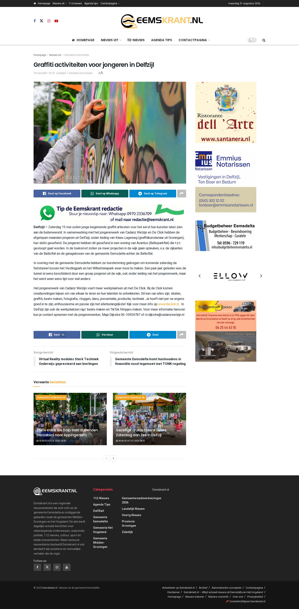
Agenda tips (91, 3)
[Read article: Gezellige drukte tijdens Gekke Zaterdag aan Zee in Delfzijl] (149, 419)
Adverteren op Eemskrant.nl (178, 588)
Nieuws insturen (194, 597)
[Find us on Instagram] (48, 21)
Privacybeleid (255, 597)
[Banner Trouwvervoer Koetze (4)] (225, 331)
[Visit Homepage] (162, 21)
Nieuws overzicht (218, 597)
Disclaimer (173, 592)
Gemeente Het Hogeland (103, 530)
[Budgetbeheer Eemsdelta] (225, 235)
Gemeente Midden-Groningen (100, 542)
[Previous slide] (199, 276)
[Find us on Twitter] (41, 21)
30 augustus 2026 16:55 (52, 441)
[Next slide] (261, 276)
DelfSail (98, 511)
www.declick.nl (168, 304)
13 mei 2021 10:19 (44, 73)
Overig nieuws (131, 515)
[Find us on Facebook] (35, 21)
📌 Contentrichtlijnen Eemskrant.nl (245, 601)
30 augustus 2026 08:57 (131, 441)
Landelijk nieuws (133, 509)
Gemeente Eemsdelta (76, 55)
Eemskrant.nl (161, 490)
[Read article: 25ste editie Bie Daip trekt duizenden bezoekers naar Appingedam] (70, 419)
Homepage (44, 3)
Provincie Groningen (129, 523)
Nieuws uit (58, 3)
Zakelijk (127, 532)
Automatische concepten (226, 588)
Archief (203, 588)
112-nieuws (75, 3)
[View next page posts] (113, 458)
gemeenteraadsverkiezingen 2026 (141, 500)
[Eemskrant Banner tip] (110, 213)
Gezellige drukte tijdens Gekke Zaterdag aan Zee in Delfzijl (141, 432)
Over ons (238, 597)
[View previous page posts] (106, 458)
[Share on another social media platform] (181, 193)
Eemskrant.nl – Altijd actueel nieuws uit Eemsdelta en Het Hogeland (223, 592)
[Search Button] (263, 40)
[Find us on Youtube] (56, 21)
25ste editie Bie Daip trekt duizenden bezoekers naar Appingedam (67, 432)
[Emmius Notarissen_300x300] (225, 182)
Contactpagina (108, 3)
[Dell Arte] (225, 112)
